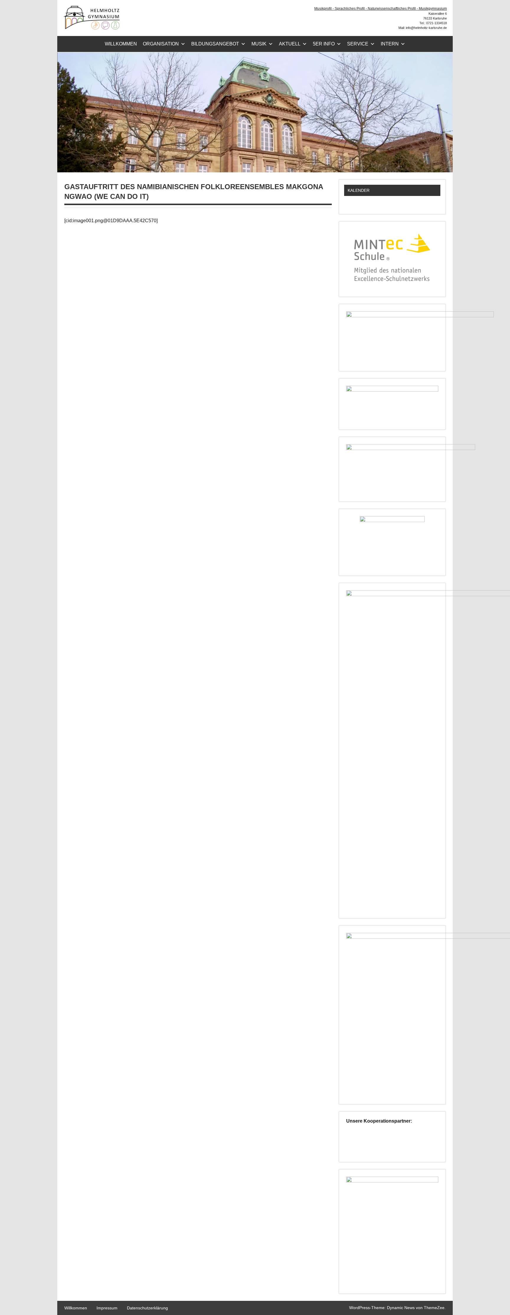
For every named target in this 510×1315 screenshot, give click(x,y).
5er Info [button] (324, 43)
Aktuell (289, 43)
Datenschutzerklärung (147, 1308)
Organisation (161, 43)
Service (357, 43)
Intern (390, 43)
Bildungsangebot (215, 43)
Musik (259, 43)
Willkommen (121, 43)
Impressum (107, 1308)
